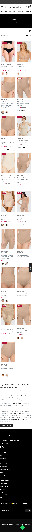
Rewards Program (5, 469)
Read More (6, 425)
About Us (2, 455)
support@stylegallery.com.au (10, 440)
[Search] (26, 7)
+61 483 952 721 (6, 443)
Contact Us (3, 458)
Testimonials (3, 495)
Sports (14, 11)
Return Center (4, 486)
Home (14, 19)
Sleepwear (21, 11)
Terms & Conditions (5, 461)
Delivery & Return (5, 464)
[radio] (2, 73)
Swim (27, 11)
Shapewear (8, 11)
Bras (2, 11)
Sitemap (2, 475)
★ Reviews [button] (30, 267)
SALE (1, 498)
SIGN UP (28, 510)
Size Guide (3, 489)
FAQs (1, 492)
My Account (3, 483)
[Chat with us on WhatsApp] (22, 527)
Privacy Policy (4, 466)
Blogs (1, 472)
